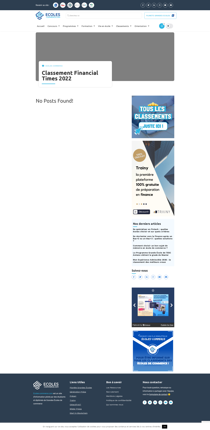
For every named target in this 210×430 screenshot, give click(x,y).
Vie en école (104, 26)
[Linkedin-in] (154, 5)
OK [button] (164, 427)
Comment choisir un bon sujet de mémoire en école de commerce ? (150, 246)
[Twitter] (148, 5)
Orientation (141, 26)
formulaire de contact (158, 394)
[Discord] (171, 5)
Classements (122, 26)
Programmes (69, 26)
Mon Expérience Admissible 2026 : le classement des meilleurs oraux (152, 261)
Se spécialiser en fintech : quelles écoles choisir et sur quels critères (151, 230)
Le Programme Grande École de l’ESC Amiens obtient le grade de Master (152, 254)
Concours (52, 26)
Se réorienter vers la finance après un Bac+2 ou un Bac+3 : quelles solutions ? (152, 238)
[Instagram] (159, 5)
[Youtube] (165, 5)
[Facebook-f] (143, 5)
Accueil (40, 26)
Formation (87, 26)
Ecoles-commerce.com (43, 393)
